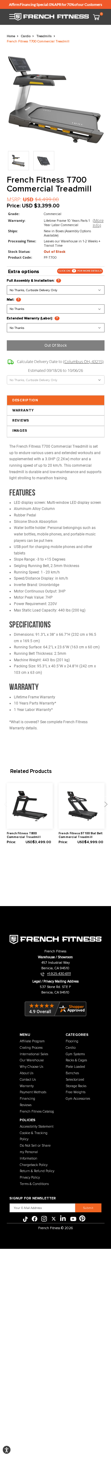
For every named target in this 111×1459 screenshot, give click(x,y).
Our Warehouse (32, 1060)
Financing (27, 1098)
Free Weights (75, 1092)
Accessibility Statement (36, 1126)
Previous (6, 804)
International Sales (34, 1054)
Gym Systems (75, 1054)
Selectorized (75, 1079)
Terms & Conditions (34, 1184)
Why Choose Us (31, 1066)
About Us (26, 1073)
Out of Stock (55, 345)
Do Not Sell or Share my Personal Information (35, 1152)
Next (104, 804)
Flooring (72, 1041)
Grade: (13, 214)
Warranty (23, 410)
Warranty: (16, 220)
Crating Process (31, 1047)
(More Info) (98, 223)
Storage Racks (76, 1086)
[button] (7, 1450)
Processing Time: (22, 241)
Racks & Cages (76, 1060)
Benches (72, 1073)
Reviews (20, 421)
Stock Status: (19, 251)
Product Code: (20, 257)
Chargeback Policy (33, 1165)
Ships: (13, 231)
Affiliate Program (32, 1041)
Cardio (71, 1047)
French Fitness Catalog (37, 1111)
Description (25, 400)
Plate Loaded (75, 1066)
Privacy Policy (30, 1177)
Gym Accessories (78, 1098)
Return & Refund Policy (37, 1171)
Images (19, 431)
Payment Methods (33, 1092)
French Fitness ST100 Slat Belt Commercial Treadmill (80, 835)
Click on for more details (80, 270)
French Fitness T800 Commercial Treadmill (24, 835)
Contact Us (28, 1079)
